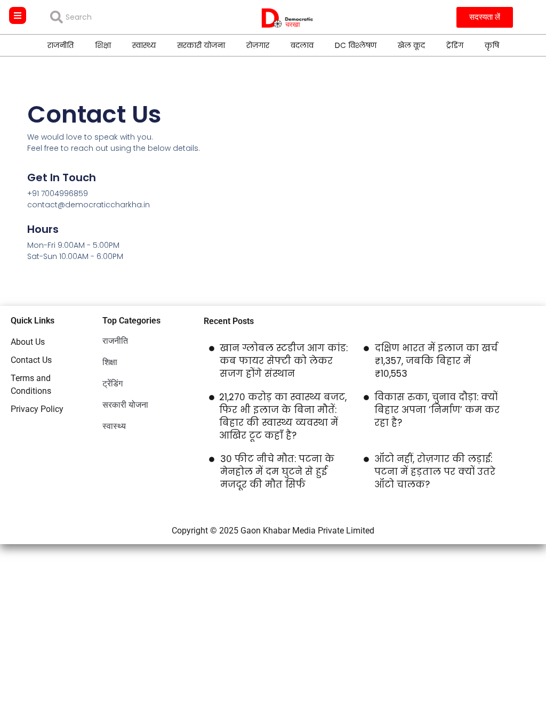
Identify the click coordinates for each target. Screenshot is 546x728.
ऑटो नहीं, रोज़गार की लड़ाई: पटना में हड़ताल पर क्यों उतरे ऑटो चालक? (434, 471)
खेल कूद (411, 45)
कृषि (492, 45)
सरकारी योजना (201, 45)
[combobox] (127, 17)
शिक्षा (103, 45)
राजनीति (60, 45)
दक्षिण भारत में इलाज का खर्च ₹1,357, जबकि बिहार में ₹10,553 (436, 361)
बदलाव (302, 45)
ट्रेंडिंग (454, 45)
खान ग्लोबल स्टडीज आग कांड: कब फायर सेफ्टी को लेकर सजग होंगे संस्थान (284, 361)
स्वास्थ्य (144, 45)
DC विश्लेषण (355, 45)
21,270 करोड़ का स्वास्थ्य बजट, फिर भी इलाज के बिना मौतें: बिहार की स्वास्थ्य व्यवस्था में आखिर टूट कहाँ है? (283, 416)
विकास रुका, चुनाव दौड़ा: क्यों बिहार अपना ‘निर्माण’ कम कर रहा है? (437, 410)
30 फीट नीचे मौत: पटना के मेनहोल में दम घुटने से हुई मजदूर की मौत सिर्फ (277, 471)
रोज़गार (257, 45)
